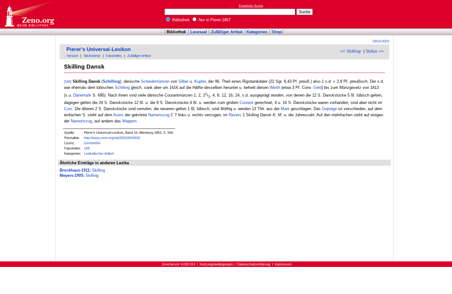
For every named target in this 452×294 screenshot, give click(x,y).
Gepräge (329, 108)
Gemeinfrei (92, 143)
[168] (67, 81)
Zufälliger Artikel (227, 32)
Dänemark (82, 95)
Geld (317, 87)
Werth (275, 87)
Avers (118, 115)
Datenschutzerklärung (253, 264)
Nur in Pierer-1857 (214, 20)
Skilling (98, 170)
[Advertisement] (423, 14)
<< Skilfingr (350, 51)
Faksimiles (114, 56)
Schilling (111, 81)
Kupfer (200, 81)
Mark (285, 108)
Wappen (129, 121)
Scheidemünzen (155, 81)
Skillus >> (375, 51)
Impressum (283, 264)
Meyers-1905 (71, 175)
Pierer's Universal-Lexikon (98, 49)
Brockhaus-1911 (74, 170)
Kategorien (257, 32)
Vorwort (72, 56)
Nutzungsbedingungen (216, 264)
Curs (68, 108)
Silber (183, 81)
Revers (235, 115)
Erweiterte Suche (251, 5)
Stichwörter (92, 56)
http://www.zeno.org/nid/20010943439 (112, 138)
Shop (277, 32)
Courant (246, 102)
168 (86, 148)
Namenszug (158, 115)
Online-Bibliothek (29, 14)
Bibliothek (180, 20)
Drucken (381, 41)
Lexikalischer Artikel (98, 153)
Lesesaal (198, 32)
